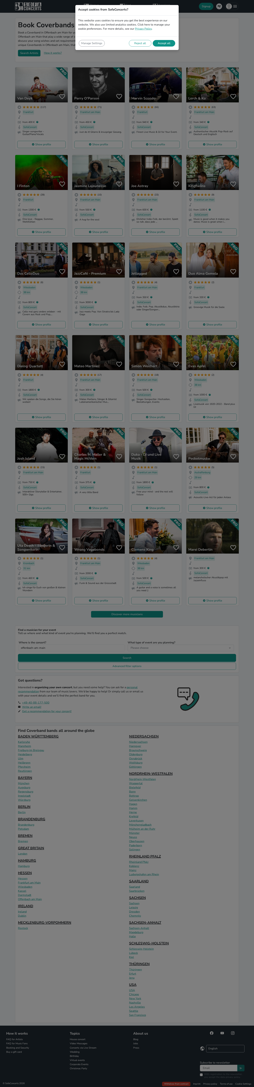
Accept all (164, 43)
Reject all (140, 43)
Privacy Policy (143, 29)
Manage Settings (91, 43)
